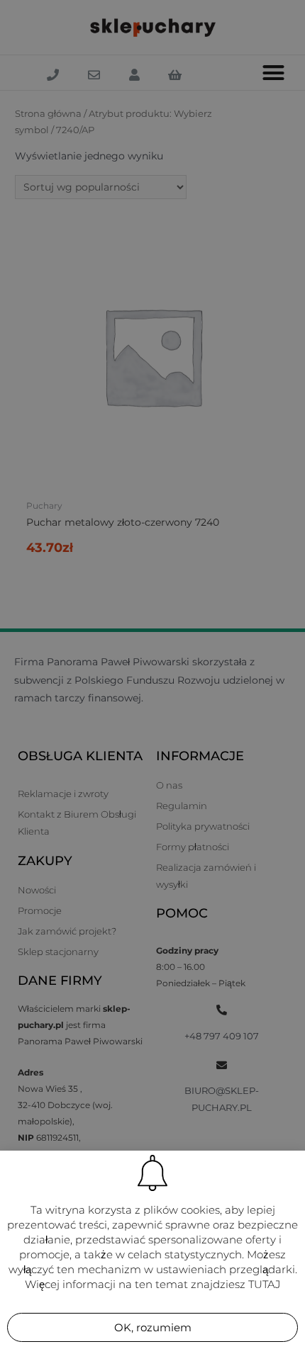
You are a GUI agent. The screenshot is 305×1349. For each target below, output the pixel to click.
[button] (152, 1327)
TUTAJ (264, 1284)
